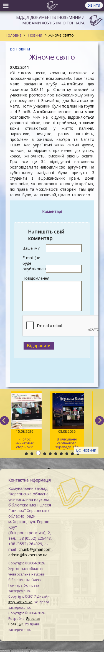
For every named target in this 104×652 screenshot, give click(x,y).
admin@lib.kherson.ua (27, 554)
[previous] (4, 420)
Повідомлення (34, 278)
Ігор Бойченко (20, 602)
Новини (35, 35)
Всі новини (20, 49)
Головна (14, 35)
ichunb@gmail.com (35, 549)
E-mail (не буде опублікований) (34, 263)
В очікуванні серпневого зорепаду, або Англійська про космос (70, 439)
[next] (99, 420)
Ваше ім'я (31, 248)
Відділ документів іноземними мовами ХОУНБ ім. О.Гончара (50, 20)
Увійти (94, 5)
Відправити (38, 345)
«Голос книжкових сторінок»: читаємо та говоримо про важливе (28, 439)
